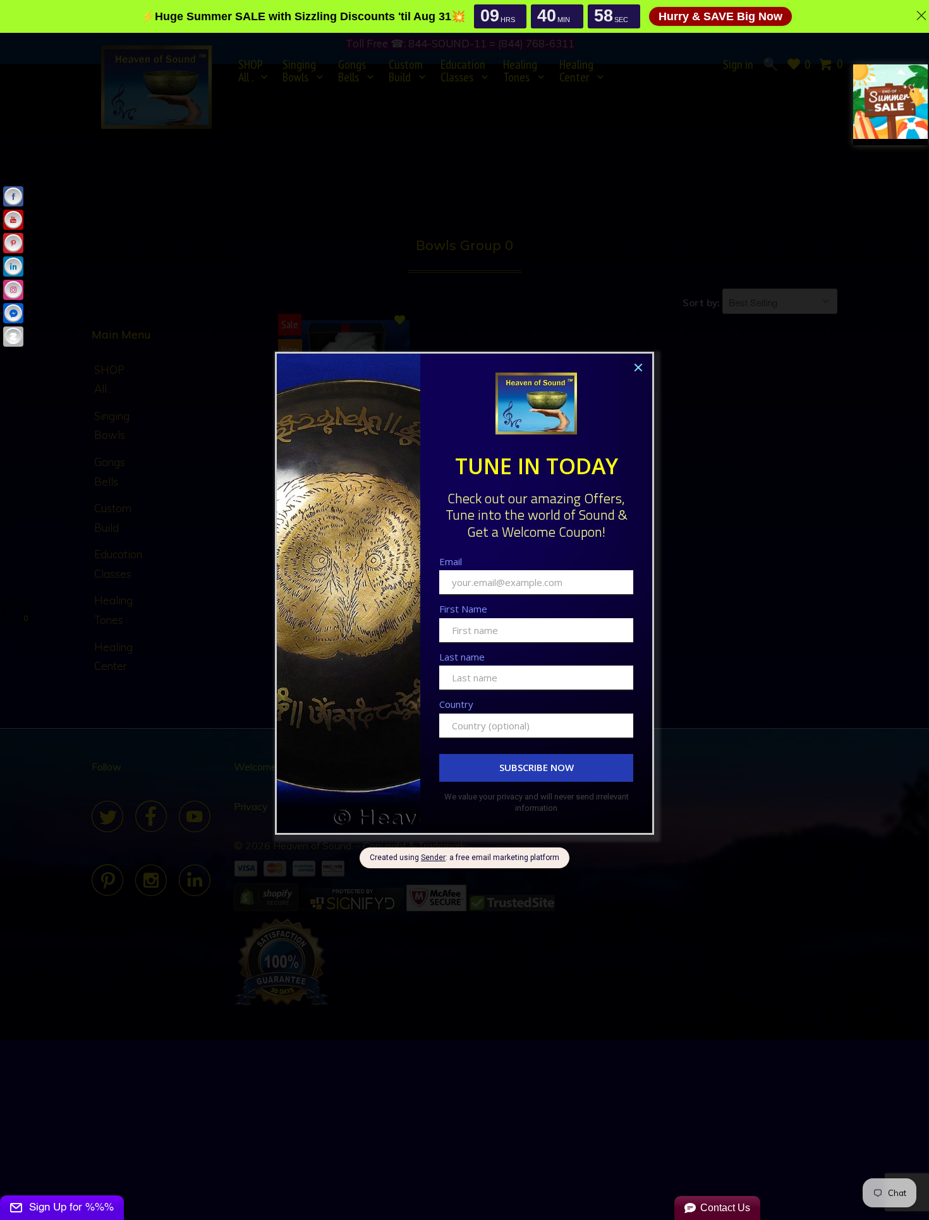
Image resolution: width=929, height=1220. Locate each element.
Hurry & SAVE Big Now (720, 16)
